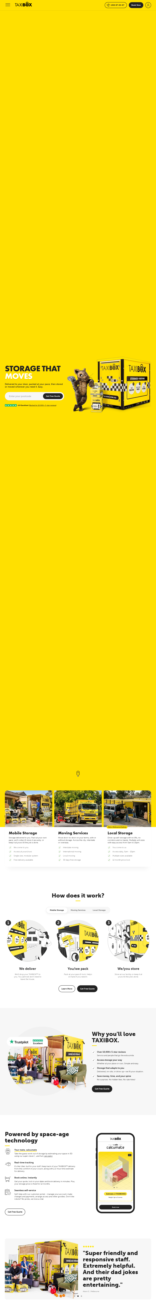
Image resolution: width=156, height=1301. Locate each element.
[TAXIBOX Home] (23, 5)
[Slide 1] (74, 1296)
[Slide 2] (78, 1296)
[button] (8, 5)
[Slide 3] (81, 1296)
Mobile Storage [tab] (57, 910)
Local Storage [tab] (99, 910)
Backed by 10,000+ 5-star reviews (42, 405)
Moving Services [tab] (78, 910)
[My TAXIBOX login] (148, 5)
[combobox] (26, 396)
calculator (48, 1156)
